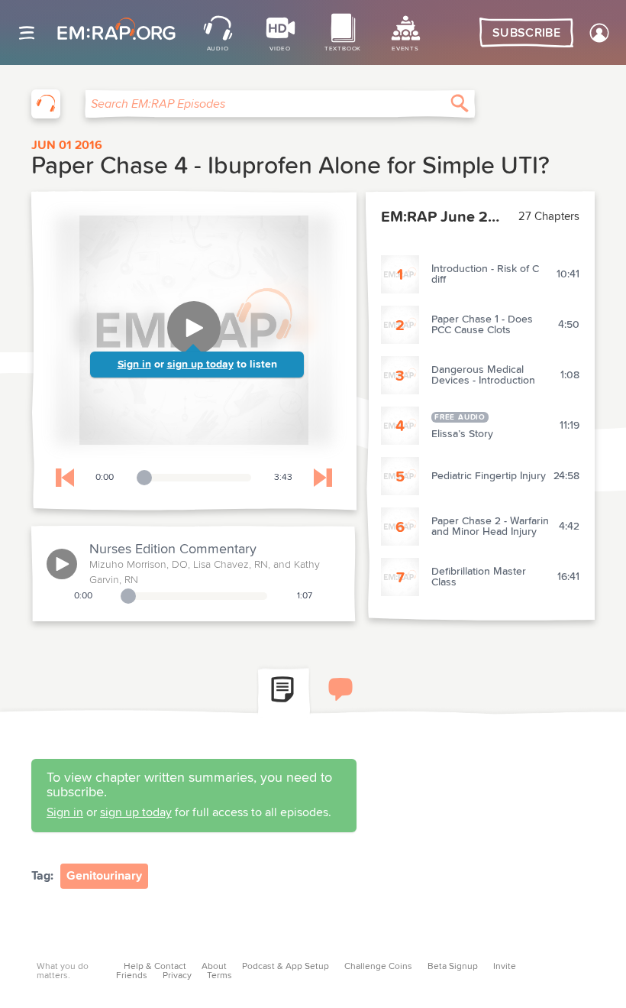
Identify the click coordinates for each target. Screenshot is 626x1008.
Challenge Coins (378, 966)
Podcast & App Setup (285, 966)
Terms (219, 975)
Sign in (134, 364)
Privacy (177, 975)
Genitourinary (104, 876)
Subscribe (526, 33)
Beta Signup (453, 966)
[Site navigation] (26, 32)
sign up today (200, 364)
